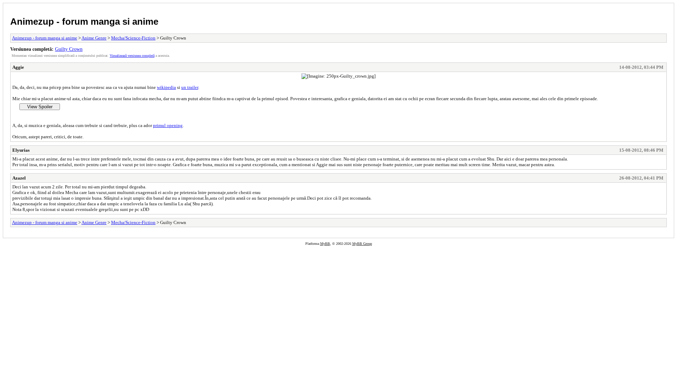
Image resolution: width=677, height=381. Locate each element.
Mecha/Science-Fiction (133, 38)
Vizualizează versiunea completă (132, 56)
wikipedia (166, 87)
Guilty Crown (69, 49)
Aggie (18, 67)
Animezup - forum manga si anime (84, 21)
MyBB (325, 244)
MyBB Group (362, 244)
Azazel (19, 178)
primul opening (168, 125)
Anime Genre (93, 38)
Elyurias (21, 150)
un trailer (189, 87)
